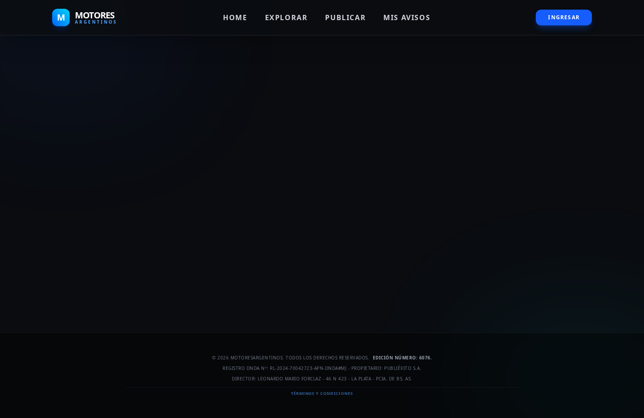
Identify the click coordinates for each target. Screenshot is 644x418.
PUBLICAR (345, 17)
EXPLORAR (286, 17)
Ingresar (564, 17)
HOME (235, 17)
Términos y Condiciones (322, 393)
